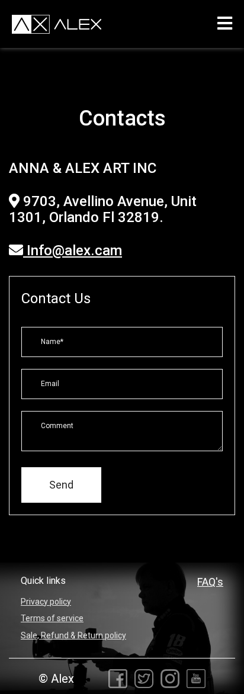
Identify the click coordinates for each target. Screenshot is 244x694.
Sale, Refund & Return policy (73, 635)
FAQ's (210, 582)
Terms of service (52, 618)
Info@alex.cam (72, 250)
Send (61, 484)
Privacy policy (46, 601)
